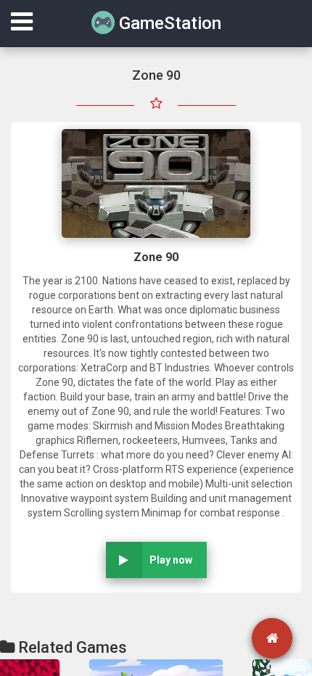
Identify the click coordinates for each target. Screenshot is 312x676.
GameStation (168, 23)
